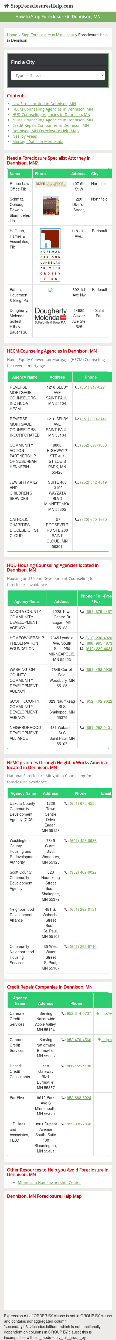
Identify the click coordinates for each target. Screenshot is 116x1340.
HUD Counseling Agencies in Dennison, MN (51, 114)
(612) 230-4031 (99, 648)
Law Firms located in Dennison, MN (44, 103)
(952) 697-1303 (93, 445)
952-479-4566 (79, 1039)
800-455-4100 (79, 1065)
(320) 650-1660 (93, 519)
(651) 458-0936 (99, 669)
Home (12, 34)
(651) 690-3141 (93, 418)
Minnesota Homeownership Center (49, 1182)
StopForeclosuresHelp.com (41, 6)
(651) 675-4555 (83, 803)
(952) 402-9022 (99, 701)
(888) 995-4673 (99, 643)
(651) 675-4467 (99, 611)
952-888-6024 (79, 1097)
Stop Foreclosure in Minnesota (48, 34)
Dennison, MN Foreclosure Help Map (45, 130)
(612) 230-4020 (99, 637)
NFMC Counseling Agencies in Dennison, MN (52, 119)
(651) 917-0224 (93, 387)
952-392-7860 (79, 1123)
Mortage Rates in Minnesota (37, 141)
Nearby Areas (24, 136)
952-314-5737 (79, 1013)
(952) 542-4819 (93, 482)
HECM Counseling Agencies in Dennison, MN (52, 109)
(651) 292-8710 (83, 946)
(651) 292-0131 (99, 727)
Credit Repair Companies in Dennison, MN (50, 125)
